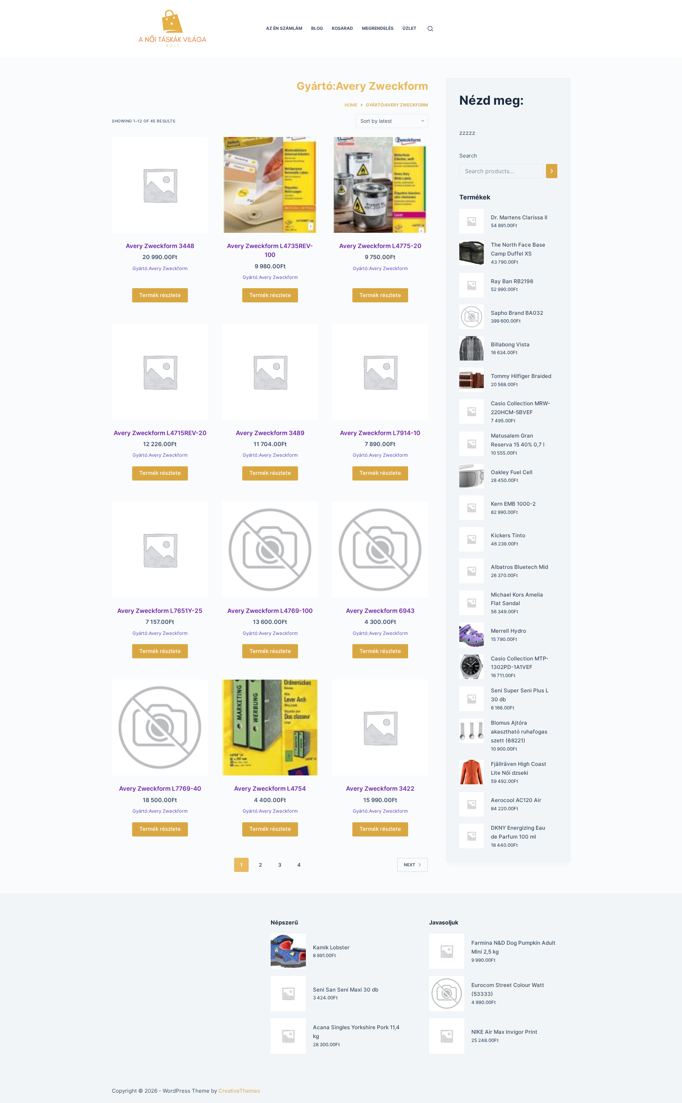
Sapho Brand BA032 (517, 312)
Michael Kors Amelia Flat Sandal (517, 599)
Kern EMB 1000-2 (513, 503)
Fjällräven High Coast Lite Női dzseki (518, 768)
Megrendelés (378, 28)
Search (468, 155)
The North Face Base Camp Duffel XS (518, 249)
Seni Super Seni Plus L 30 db (519, 695)
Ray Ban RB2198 (512, 281)
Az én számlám (284, 28)
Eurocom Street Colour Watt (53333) (507, 989)
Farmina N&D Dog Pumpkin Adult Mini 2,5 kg (513, 947)
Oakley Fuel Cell (511, 472)
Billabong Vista (510, 344)
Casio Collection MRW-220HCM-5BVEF (520, 408)
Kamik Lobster (331, 947)
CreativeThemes (239, 1090)
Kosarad (342, 28)
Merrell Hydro (508, 630)
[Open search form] (430, 28)
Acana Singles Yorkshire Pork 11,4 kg (356, 1031)
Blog (317, 28)
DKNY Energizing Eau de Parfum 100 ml (518, 832)
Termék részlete (160, 295)
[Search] (551, 171)
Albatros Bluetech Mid (519, 567)
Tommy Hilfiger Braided (521, 376)
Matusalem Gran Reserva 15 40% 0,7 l (518, 440)
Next (409, 864)
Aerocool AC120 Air (516, 800)
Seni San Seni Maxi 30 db (345, 989)
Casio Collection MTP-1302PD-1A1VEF (519, 663)
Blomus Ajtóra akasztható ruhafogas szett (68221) (519, 731)
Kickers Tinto (508, 535)
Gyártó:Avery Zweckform (160, 268)
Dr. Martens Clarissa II (519, 217)
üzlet (409, 28)
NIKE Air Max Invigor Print (504, 1031)
